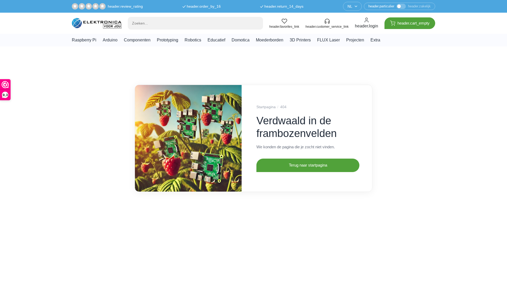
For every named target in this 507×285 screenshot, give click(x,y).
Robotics (193, 40)
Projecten (355, 40)
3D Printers (300, 40)
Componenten (137, 40)
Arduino (110, 40)
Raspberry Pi (84, 40)
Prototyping (167, 40)
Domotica (241, 40)
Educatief (216, 40)
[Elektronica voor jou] (96, 23)
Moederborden (269, 40)
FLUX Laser (328, 40)
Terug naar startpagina (308, 165)
